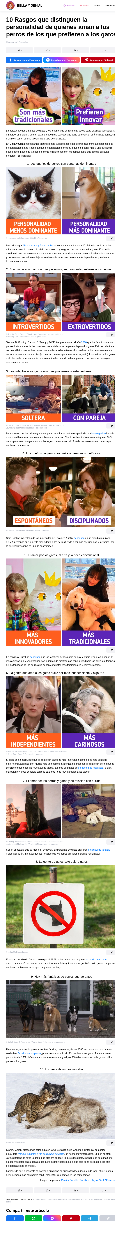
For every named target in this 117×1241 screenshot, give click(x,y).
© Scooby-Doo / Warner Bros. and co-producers (26, 337)
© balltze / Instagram (38, 238)
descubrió (79, 538)
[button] (19, 50)
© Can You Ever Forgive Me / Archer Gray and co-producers (30, 425)
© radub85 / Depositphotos (17, 952)
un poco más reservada (90, 767)
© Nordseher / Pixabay (15, 1142)
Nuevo (86, 5)
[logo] (24, 5)
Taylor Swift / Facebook (104, 1180)
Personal (70, 5)
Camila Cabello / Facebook (76, 1180)
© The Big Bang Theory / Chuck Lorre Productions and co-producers (34, 334)
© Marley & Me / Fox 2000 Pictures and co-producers (37, 844)
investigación (98, 433)
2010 (84, 342)
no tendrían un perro (96, 959)
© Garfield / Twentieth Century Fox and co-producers (27, 531)
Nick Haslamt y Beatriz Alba (38, 245)
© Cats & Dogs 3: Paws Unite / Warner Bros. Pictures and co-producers (35, 1042)
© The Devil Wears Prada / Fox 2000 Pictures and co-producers (32, 752)
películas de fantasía (99, 849)
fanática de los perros (29, 1053)
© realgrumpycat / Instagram (17, 238)
